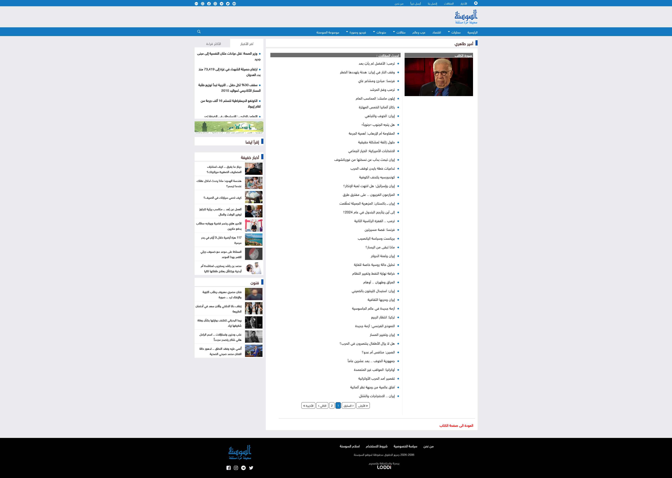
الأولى (362, 405)
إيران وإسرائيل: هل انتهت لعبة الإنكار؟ (369, 185)
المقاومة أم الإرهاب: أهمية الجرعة (372, 133)
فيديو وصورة (358, 31)
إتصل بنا (432, 3)
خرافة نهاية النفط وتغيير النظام (373, 273)
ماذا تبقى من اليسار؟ (380, 246)
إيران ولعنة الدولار (383, 255)
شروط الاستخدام (376, 445)
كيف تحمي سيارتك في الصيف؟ (222, 197)
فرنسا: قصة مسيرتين (380, 229)
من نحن (399, 3)
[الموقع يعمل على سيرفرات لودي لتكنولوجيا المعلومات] (384, 466)
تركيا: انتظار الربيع (383, 316)
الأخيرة (309, 405)
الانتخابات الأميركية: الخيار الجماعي (371, 150)
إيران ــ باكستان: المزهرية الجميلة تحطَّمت (367, 203)
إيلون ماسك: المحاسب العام (375, 98)
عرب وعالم (418, 31)
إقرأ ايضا (252, 141)
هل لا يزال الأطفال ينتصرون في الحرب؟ (367, 343)
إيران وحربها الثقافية (381, 299)
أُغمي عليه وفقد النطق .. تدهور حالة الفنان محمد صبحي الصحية (220, 351)
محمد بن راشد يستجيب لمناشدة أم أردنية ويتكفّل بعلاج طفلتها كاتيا (221, 268)
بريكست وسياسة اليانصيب (376, 238)
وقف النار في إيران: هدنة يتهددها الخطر (367, 71)
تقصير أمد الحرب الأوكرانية (376, 378)
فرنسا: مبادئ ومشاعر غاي (376, 80)
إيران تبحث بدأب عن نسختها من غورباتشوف (364, 159)
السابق (348, 405)
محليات (456, 31)
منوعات (381, 31)
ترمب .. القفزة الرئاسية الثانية (374, 220)
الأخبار (464, 3)
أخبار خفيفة (250, 156)
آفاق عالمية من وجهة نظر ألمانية (372, 386)
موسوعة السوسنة (328, 31)
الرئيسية (473, 31)
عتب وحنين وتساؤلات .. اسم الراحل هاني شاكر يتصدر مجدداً (220, 336)
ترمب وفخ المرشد (382, 89)
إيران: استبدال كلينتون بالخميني (373, 290)
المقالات (449, 3)
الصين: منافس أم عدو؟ (378, 351)
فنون (255, 282)
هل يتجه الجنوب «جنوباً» (378, 124)
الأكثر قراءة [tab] (213, 43)
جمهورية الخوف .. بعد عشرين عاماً (371, 360)
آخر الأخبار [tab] (246, 43)
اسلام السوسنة (350, 445)
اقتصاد (436, 31)
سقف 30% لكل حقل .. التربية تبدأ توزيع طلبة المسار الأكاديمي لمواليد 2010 (229, 87)
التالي (322, 405)
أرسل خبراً (415, 3)
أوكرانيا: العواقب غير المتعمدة (374, 369)
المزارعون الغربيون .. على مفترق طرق (369, 194)
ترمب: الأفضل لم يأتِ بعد (377, 63)
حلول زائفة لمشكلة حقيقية (376, 141)
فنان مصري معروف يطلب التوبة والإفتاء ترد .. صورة (222, 294)
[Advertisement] (307, 17)
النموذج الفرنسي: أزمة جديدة (375, 325)
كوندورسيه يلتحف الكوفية (377, 176)
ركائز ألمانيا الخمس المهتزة (377, 106)
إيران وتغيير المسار (382, 334)
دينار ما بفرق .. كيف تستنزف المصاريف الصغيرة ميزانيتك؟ (224, 168)
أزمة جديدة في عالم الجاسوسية (373, 308)
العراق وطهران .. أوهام (379, 281)
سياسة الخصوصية (405, 445)
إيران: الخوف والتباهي (380, 115)
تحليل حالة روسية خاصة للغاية (374, 264)
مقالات (401, 31)
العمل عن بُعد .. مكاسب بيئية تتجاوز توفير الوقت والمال (220, 211)
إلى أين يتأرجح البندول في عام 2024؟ (369, 211)
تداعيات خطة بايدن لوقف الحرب (373, 168)
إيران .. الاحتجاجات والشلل (377, 395)
